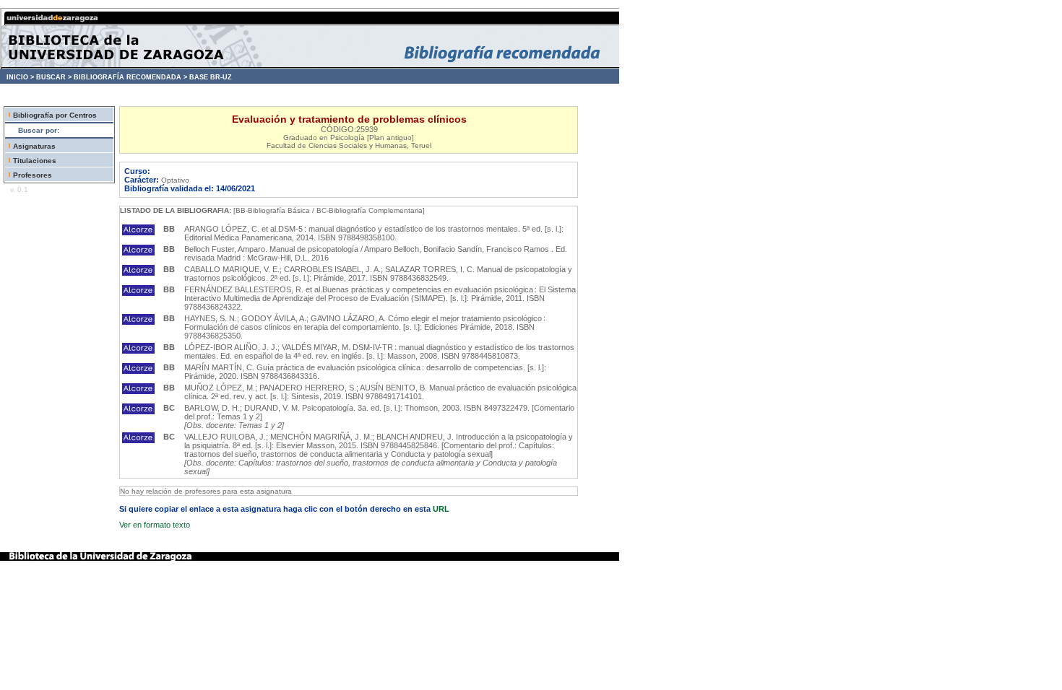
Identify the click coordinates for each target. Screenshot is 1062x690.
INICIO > (20, 77)
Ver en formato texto (154, 524)
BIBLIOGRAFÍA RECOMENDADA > (130, 77)
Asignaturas (34, 146)
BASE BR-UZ (210, 77)
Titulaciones (34, 161)
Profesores (32, 175)
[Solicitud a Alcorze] (138, 232)
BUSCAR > (54, 77)
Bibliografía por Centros (55, 115)
